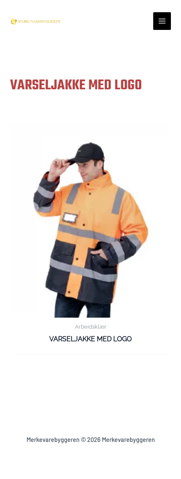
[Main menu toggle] (162, 21)
